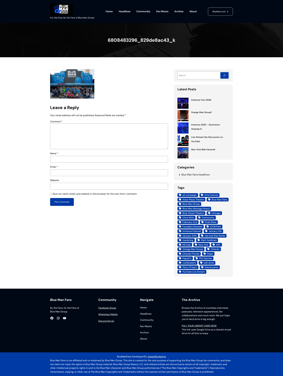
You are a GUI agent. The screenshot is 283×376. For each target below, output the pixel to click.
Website (54, 180)
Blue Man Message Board (196, 208)
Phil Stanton (205, 258)
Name (54, 153)
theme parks (211, 267)
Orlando (215, 249)
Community (208, 217)
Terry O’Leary (189, 267)
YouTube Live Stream (193, 271)
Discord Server (106, 321)
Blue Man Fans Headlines (195, 174)
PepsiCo (186, 258)
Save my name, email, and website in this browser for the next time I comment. (95, 193)
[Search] (224, 75)
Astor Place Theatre (193, 199)
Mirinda (186, 244)
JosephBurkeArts (157, 356)
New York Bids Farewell (203, 149)
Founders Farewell (192, 226)
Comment (56, 121)
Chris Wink (188, 217)
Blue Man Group (191, 204)
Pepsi (210, 253)
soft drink (209, 262)
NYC (218, 244)
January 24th (189, 235)
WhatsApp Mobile (108, 314)
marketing (187, 240)
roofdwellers (189, 262)
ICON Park (215, 226)
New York (203, 244)
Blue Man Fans (219, 199)
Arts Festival (211, 195)
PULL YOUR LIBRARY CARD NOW (199, 325)
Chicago (216, 213)
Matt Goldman (209, 240)
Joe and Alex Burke (215, 235)
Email (54, 166)
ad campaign (189, 195)
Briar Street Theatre (193, 213)
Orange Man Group (192, 249)
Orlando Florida (190, 253)
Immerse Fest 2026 (201, 100)
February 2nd (189, 222)
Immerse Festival (191, 231)
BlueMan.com (219, 11)
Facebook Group (107, 307)
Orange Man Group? (201, 112)
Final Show (210, 222)
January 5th (215, 231)
